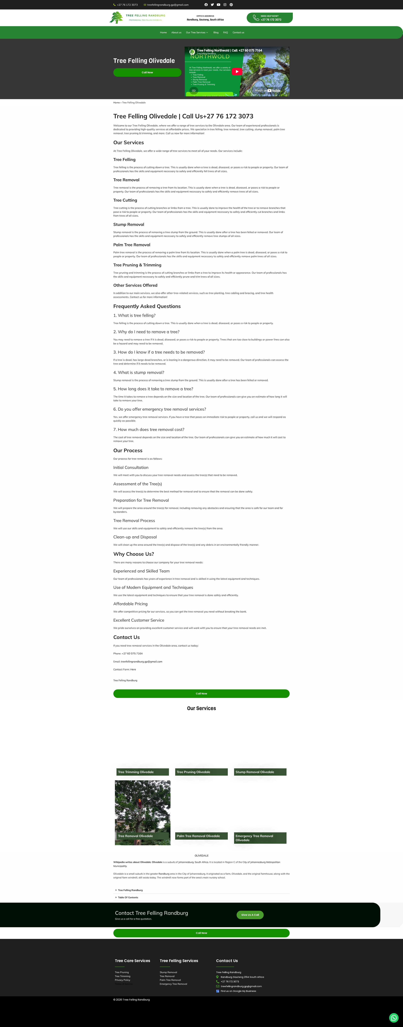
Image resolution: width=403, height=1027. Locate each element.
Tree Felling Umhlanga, (213, 1011)
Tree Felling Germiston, (251, 1015)
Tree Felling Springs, (246, 1019)
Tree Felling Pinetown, (266, 1011)
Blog (216, 32)
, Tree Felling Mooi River (155, 1023)
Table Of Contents (128, 897)
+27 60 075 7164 (132, 653)
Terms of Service (124, 983)
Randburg (164, 873)
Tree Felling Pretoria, (168, 1019)
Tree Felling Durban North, (183, 1011)
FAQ (225, 32)
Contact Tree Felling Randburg (151, 913)
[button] (201, 890)
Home (163, 32)
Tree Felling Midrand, (143, 1019)
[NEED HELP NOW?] (256, 18)
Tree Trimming (122, 976)
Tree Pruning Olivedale (193, 772)
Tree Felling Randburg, (194, 1019)
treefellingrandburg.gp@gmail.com (141, 661)
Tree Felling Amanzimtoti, (128, 1011)
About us (176, 32)
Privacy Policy (122, 979)
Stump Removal (168, 972)
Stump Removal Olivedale (255, 772)
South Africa (201, 862)
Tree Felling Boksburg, (144, 1015)
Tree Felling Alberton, (239, 1011)
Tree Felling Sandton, (221, 1019)
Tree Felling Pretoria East (273, 1019)
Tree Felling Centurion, (171, 1015)
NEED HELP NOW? (270, 16)
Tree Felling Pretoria (207, 1023)
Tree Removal (167, 976)
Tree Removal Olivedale (135, 836)
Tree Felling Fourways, (223, 1015)
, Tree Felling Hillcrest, (182, 1023)
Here (133, 669)
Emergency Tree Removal (173, 983)
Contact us (238, 32)
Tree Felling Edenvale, (197, 1015)
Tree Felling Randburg (125, 680)
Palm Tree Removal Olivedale (198, 836)
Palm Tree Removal (170, 979)
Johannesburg (186, 862)
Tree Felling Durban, (155, 1011)
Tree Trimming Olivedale (136, 772)
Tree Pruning (122, 972)
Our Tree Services (195, 32)
